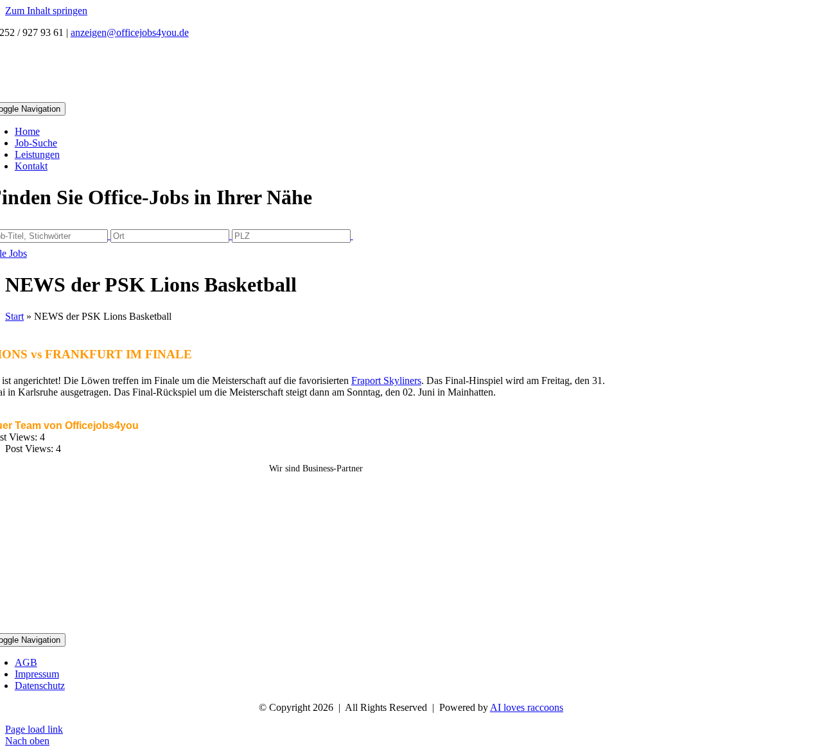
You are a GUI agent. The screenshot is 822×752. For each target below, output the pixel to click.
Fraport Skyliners (386, 380)
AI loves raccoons (526, 707)
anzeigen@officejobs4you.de (130, 32)
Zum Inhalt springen (46, 10)
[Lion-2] (316, 627)
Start (14, 316)
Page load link (34, 729)
